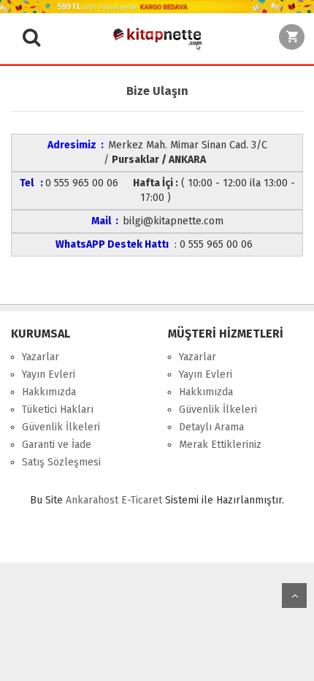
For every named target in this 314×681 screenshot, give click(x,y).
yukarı (294, 595)
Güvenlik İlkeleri (61, 427)
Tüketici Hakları (57, 409)
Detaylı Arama (211, 427)
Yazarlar (40, 357)
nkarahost (93, 500)
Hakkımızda (49, 392)
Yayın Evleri (48, 374)
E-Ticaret (141, 500)
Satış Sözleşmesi (61, 462)
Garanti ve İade (56, 444)
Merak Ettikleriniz (220, 444)
